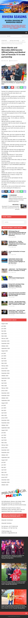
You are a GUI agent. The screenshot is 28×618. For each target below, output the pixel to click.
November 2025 (5, 343)
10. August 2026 (13, 288)
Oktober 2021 (4, 455)
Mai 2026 (3, 331)
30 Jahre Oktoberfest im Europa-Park (17, 252)
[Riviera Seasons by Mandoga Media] (14, 12)
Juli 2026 (3, 326)
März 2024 (4, 385)
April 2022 (4, 440)
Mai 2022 (3, 437)
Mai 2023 (3, 410)
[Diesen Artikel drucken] (18, 87)
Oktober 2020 (4, 484)
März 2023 (4, 415)
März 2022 (4, 442)
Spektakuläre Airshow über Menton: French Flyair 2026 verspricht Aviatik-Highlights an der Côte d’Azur (17, 261)
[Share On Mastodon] (24, 87)
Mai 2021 (3, 467)
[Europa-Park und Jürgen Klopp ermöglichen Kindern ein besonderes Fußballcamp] (4, 285)
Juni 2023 (3, 408)
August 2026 (4, 323)
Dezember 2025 (5, 341)
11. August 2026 (13, 279)
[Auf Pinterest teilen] (12, 87)
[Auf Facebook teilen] (3, 87)
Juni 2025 (3, 356)
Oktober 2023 (4, 398)
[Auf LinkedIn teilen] (9, 87)
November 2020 (5, 482)
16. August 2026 (13, 272)
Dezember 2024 (5, 370)
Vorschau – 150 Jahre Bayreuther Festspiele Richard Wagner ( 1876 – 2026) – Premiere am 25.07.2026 (17, 303)
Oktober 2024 (4, 375)
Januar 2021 (4, 477)
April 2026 (4, 333)
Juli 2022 (3, 432)
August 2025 (4, 351)
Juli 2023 (3, 405)
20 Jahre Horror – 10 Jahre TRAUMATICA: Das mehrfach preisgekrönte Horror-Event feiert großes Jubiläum (17, 243)
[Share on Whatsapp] (21, 87)
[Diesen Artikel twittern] (6, 87)
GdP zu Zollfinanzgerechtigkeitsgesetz (16, 277)
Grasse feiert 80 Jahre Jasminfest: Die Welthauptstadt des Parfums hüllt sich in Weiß (17, 294)
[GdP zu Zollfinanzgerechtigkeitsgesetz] (4, 278)
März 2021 (4, 472)
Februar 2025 (4, 365)
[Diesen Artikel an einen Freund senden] (15, 87)
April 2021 (4, 470)
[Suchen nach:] (14, 36)
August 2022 (4, 430)
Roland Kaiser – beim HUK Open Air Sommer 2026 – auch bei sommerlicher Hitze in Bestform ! (17, 312)
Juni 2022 (3, 435)
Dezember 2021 (5, 450)
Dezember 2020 (5, 480)
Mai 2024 (3, 380)
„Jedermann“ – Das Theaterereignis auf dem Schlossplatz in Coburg (18, 269)
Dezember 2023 (5, 393)
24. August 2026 (13, 254)
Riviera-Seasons (14, 60)
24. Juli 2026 (12, 297)
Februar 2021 (4, 475)
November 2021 (5, 452)
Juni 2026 (3, 328)
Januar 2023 (4, 418)
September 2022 (5, 427)
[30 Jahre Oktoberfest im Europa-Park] (4, 253)
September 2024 (5, 378)
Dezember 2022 (5, 420)
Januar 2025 (4, 368)
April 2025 (4, 360)
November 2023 (5, 395)
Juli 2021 (3, 462)
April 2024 (4, 383)
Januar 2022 (4, 447)
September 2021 (5, 457)
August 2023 (4, 403)
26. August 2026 (13, 237)
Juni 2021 (3, 465)
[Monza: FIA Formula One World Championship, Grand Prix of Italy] (14, 79)
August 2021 (4, 460)
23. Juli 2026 (12, 306)
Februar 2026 (4, 338)
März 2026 (4, 336)
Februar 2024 (4, 388)
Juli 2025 (3, 353)
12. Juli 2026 (12, 314)
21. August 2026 (13, 264)
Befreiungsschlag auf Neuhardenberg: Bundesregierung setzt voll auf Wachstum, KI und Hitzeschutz (17, 233)
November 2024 (5, 373)
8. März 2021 (5, 60)
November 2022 (5, 422)
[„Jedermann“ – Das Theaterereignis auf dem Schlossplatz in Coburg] (4, 270)
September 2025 (5, 348)
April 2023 (4, 413)
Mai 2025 (3, 358)
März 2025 (4, 363)
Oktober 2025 (4, 346)
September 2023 (5, 400)
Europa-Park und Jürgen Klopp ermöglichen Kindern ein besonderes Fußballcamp (16, 285)
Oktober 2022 (4, 425)
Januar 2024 (4, 390)
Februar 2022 (4, 445)
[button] (26, 32)
